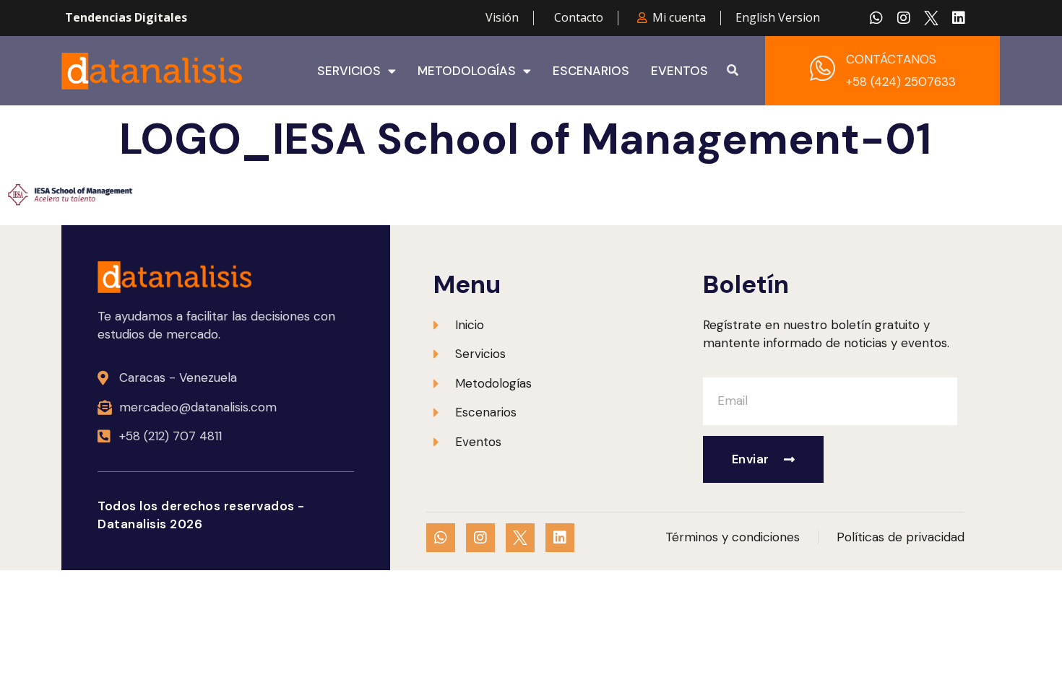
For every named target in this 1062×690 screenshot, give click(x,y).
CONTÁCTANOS (891, 59)
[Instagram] (904, 18)
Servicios (349, 71)
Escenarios (591, 71)
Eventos (679, 71)
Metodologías (467, 71)
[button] (732, 70)
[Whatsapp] (876, 18)
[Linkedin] (958, 18)
